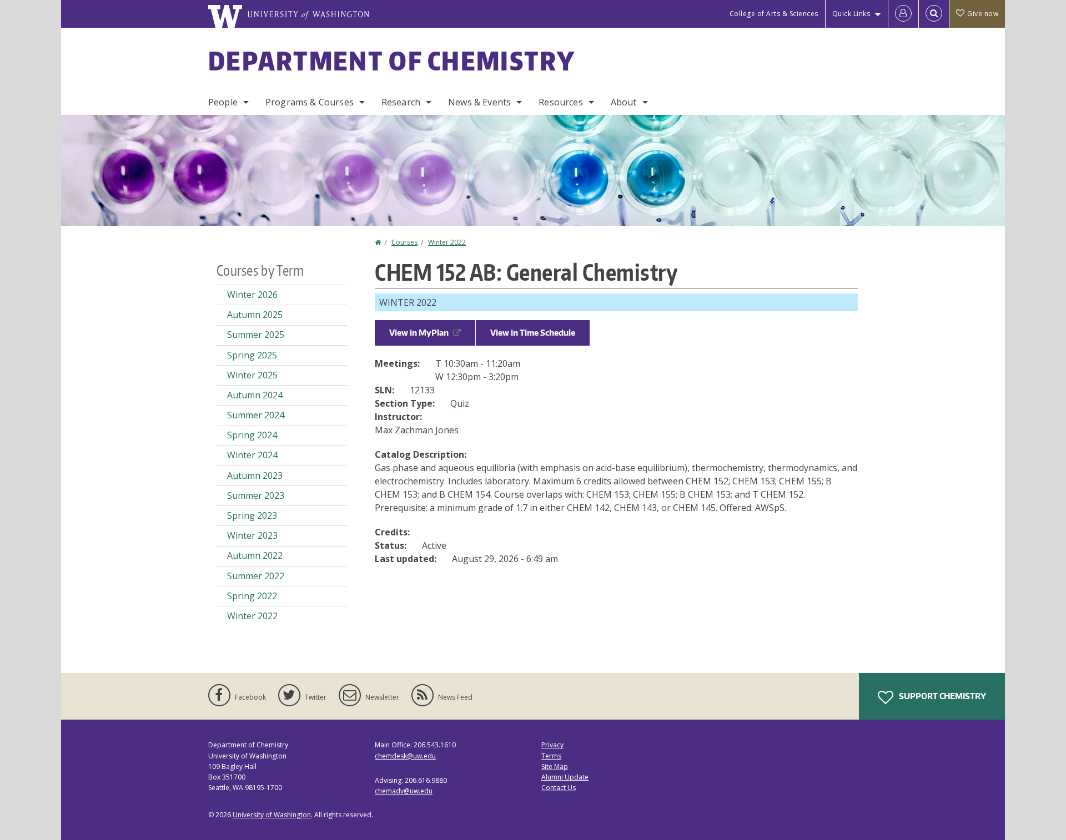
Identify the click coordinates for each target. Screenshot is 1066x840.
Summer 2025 (255, 334)
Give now (982, 13)
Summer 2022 (255, 576)
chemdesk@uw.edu (405, 756)
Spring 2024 (252, 435)
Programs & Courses (309, 102)
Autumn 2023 (255, 475)
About (624, 102)
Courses (404, 242)
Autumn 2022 (255, 555)
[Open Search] (934, 14)
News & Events (479, 102)
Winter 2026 (252, 295)
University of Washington (272, 814)
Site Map (554, 766)
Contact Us (558, 787)
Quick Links (851, 13)
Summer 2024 (255, 415)
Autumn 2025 (255, 314)
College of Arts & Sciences (774, 13)
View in (419, 332)
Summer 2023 (255, 495)
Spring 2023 (252, 515)
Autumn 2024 (255, 395)
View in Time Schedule (532, 332)
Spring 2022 (252, 596)
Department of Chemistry (391, 60)
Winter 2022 (447, 242)
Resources (560, 102)
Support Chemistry (941, 696)
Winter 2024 (252, 455)
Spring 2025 (252, 355)
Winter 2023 (252, 535)
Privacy (552, 745)
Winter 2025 (252, 375)
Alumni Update (565, 777)
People (223, 102)
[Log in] (903, 14)
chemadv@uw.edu (404, 791)
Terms (551, 756)
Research (400, 102)
